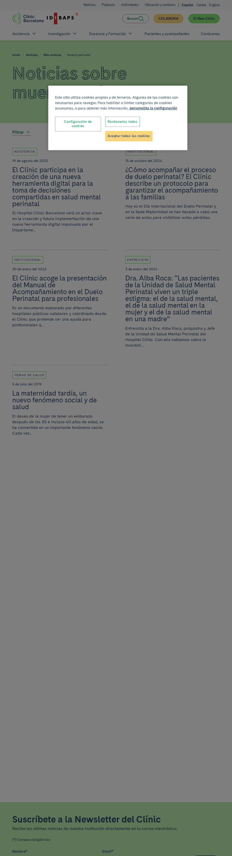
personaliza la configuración (153, 108)
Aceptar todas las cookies (129, 136)
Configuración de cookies (78, 124)
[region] (117, 118)
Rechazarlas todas (122, 121)
